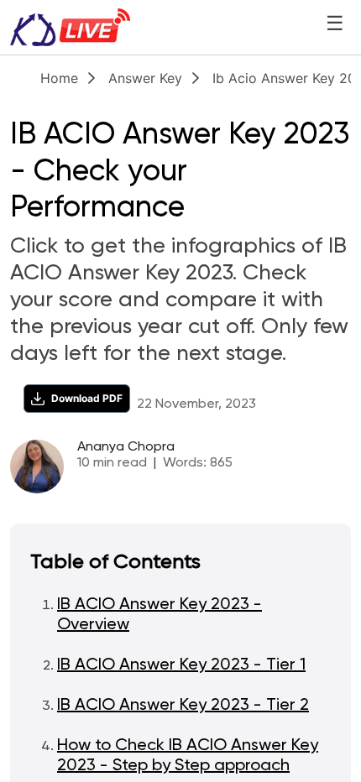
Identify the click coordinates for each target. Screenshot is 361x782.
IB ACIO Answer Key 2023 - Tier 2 (183, 705)
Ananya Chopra (126, 447)
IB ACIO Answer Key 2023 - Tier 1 (181, 665)
